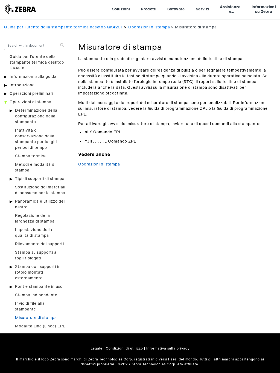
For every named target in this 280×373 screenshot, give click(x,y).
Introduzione (22, 85)
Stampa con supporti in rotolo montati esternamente (38, 272)
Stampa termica (31, 156)
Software (176, 9)
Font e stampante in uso (39, 287)
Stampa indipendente (36, 295)
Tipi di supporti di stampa (40, 179)
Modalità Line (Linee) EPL (40, 326)
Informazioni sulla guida (33, 77)
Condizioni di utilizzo (124, 348)
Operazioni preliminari (31, 94)
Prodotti (148, 9)
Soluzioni (121, 9)
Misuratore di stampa (36, 318)
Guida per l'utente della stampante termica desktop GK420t (37, 62)
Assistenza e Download (230, 10)
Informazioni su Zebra (264, 9)
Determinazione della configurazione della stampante (36, 116)
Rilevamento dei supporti (39, 244)
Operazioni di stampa (149, 27)
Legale (97, 348)
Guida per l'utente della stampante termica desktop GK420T (63, 27)
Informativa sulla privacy (167, 348)
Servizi (202, 9)
